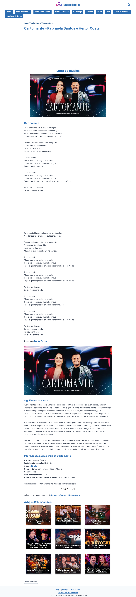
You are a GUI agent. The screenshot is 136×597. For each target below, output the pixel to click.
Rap (108, 12)
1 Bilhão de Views (42, 12)
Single (34, 466)
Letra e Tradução (122, 12)
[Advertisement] (68, 49)
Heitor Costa (74, 495)
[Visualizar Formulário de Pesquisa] (129, 4)
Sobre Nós (75, 590)
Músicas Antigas (14, 16)
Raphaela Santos (58, 495)
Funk (99, 12)
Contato (65, 590)
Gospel (89, 12)
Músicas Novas (62, 12)
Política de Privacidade (68, 593)
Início (8, 12)
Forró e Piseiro (40, 341)
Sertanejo (77, 12)
